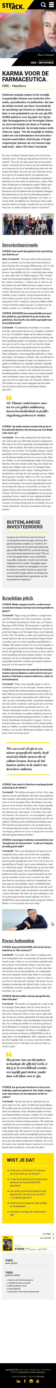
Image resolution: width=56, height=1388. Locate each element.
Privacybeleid (23, 1372)
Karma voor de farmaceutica (20, 1280)
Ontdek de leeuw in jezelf (19, 1283)
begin (49, 1233)
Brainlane (40, 1377)
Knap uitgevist (14, 1289)
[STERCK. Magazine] (13, 6)
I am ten (23, 1377)
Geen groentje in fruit (17, 1286)
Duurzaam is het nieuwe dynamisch (23, 1292)
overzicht (47, 1238)
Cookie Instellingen (37, 1372)
